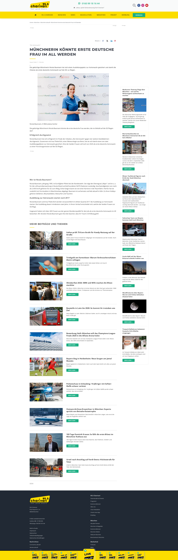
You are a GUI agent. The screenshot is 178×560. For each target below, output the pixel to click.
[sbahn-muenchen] (46, 308)
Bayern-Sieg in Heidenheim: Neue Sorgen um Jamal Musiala (89, 359)
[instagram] (142, 5)
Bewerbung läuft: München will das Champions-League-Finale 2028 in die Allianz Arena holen (91, 334)
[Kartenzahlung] (46, 257)
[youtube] (146, 5)
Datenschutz (33, 533)
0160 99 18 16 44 (40, 523)
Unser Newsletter (95, 509)
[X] (107, 41)
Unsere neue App (95, 512)
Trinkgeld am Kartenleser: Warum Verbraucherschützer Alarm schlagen (91, 258)
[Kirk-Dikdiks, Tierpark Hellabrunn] (134, 337)
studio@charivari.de (39, 518)
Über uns (92, 507)
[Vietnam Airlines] (46, 409)
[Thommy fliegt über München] (134, 99)
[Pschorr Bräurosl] (134, 262)
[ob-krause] (46, 434)
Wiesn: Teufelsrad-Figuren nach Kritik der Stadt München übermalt (133, 178)
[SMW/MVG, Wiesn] (46, 282)
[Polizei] (46, 383)
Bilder (92, 547)
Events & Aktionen (95, 504)
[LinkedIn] (111, 41)
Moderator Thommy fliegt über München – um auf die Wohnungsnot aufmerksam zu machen (133, 92)
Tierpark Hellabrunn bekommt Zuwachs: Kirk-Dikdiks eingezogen (133, 331)
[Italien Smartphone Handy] (46, 232)
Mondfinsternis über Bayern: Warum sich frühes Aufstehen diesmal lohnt (133, 295)
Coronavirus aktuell (35, 544)
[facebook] (138, 5)
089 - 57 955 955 (38, 521)
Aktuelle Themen (95, 523)
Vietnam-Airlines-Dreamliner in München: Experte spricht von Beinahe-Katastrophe (88, 410)
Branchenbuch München (97, 537)
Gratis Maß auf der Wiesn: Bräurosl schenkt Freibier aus (133, 257)
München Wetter (95, 532)
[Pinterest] (115, 41)
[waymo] (134, 224)
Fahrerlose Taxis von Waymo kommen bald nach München (133, 219)
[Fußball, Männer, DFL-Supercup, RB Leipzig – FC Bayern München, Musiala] (46, 358)
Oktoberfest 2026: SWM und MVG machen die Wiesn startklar (89, 284)
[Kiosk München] (134, 141)
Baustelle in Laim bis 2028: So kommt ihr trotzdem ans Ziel (90, 309)
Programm (93, 501)
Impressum (33, 531)
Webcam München (95, 534)
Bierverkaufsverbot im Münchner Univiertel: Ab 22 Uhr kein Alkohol (134, 136)
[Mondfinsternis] (134, 300)
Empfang (92, 515)
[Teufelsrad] (134, 183)
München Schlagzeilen (96, 526)
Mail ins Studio (34, 528)
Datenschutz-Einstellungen (37, 538)
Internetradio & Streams (97, 498)
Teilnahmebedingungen (36, 535)
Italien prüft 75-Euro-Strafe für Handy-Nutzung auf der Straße (90, 233)
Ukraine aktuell (34, 547)
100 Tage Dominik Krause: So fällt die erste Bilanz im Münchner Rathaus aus (89, 435)
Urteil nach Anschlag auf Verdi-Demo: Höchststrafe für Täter (90, 460)
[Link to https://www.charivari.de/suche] (134, 5)
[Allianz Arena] (46, 333)
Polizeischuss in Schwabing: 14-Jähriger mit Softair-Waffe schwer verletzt (89, 385)
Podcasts (92, 544)
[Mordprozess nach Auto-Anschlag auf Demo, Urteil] (46, 459)
